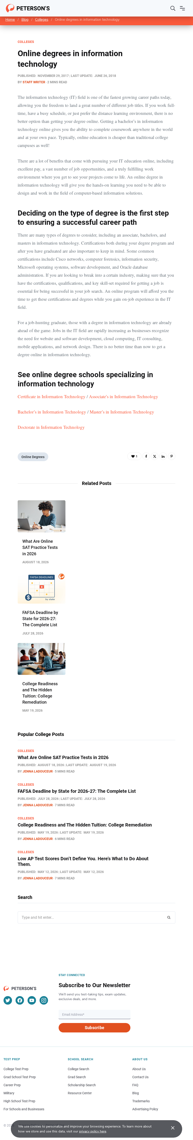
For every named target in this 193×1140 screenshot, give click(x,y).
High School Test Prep (19, 1101)
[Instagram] (44, 1000)
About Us (139, 1069)
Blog (24, 19)
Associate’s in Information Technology (123, 396)
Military (9, 1093)
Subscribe (94, 1027)
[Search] (173, 8)
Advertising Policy (145, 1109)
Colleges (41, 19)
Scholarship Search (82, 1085)
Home (10, 19)
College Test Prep (16, 1069)
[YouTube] (32, 1000)
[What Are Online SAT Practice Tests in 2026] (41, 516)
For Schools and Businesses (24, 1109)
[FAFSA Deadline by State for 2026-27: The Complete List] (41, 588)
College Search (78, 1069)
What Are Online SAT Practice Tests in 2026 (40, 547)
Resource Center (80, 1093)
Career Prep (12, 1085)
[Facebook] (146, 456)
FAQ (135, 1085)
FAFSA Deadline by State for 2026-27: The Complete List (40, 618)
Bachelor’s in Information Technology (52, 412)
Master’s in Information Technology (122, 412)
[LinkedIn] (163, 456)
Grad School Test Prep (20, 1077)
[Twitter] (154, 456)
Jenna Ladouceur (38, 771)
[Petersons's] (28, 8)
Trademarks (141, 1101)
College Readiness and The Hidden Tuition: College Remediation (85, 825)
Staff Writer (34, 82)
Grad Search (77, 1077)
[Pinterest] (171, 456)
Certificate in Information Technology (51, 396)
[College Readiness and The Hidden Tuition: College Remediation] (41, 659)
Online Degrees (32, 457)
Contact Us (140, 1077)
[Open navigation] (182, 8)
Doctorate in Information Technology (51, 427)
